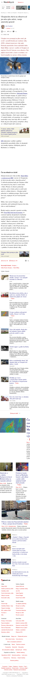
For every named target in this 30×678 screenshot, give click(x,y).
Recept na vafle (20, 612)
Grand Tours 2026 (20, 597)
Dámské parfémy (16, 655)
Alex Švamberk (8, 26)
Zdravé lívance (19, 608)
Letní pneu (24, 655)
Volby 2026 (4, 586)
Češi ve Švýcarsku (6, 627)
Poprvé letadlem (5, 623)
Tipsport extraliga (5, 608)
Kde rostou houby (10, 639)
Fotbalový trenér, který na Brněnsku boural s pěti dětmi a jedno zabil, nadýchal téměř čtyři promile (22, 478)
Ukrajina (14, 265)
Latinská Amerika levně (7, 630)
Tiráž (25, 666)
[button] (15, 65)
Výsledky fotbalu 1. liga (7, 605)
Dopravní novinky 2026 (22, 625)
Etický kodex (15, 668)
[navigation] (2, 2)
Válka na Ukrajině (5, 136)
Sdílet (10, 31)
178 (16, 31)
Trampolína (8, 647)
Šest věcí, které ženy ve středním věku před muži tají (19, 398)
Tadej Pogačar (19, 593)
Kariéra (21, 666)
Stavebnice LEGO (6, 655)
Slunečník (14, 647)
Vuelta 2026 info (20, 586)
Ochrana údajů (23, 668)
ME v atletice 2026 (6, 610)
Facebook (4, 666)
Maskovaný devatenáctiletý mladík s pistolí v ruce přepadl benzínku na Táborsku (18, 277)
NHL (2, 615)
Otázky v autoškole (20, 630)
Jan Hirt (18, 591)
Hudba (11, 348)
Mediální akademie (6, 668)
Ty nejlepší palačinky (21, 603)
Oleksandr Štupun (22, 93)
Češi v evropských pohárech (14, 641)
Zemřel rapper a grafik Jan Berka (19, 347)
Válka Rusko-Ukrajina (6, 267)
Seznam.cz (20, 2)
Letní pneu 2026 (20, 620)
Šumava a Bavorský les (7, 625)
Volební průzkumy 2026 (7, 588)
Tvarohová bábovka (21, 610)
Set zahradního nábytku (8, 649)
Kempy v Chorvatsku (6, 620)
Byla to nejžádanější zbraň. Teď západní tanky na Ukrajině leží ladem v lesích (19, 362)
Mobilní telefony (21, 652)
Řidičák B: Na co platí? (21, 627)
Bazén (13, 644)
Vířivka (25, 649)
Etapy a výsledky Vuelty (22, 588)
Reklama (15, 666)
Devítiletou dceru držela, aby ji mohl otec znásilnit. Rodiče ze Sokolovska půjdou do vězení (19, 295)
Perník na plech (20, 615)
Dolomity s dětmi (5, 632)
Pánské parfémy (14, 660)
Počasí (11, 317)
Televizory (13, 657)
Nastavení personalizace (20, 669)
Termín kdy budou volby (7, 593)
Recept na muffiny (20, 605)
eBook (4, 31)
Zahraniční (12, 366)
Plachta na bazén (20, 644)
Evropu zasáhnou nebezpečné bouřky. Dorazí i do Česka (18, 313)
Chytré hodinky (21, 657)
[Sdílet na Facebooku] (26, 261)
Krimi (11, 281)
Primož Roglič (19, 595)
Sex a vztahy (12, 400)
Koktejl (11, 385)
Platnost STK (19, 632)
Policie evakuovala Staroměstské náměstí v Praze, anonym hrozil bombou (15, 523)
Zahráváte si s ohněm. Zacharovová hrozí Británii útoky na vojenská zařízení (6, 477)
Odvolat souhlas (8, 669)
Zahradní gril (18, 649)
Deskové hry (7, 657)
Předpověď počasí (22, 636)
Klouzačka (21, 647)
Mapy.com (13, 636)
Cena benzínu (19, 639)
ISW (2, 141)
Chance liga (4, 603)
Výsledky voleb (5, 591)
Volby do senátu (5, 595)
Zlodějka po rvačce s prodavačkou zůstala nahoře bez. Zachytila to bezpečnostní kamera (18, 380)
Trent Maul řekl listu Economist (13, 212)
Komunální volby (5, 597)
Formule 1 (3, 612)
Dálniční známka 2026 (21, 623)
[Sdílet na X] (28, 261)
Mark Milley (16, 267)
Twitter (10, 666)
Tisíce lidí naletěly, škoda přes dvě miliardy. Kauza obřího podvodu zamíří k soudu (18, 331)
